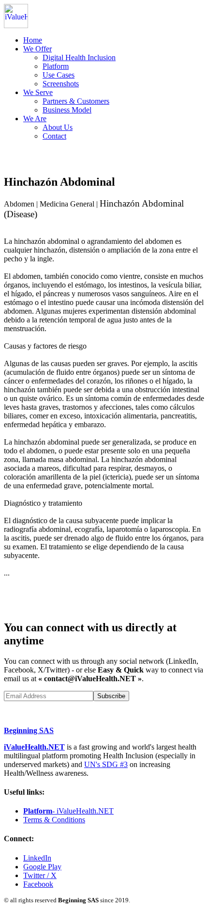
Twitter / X (40, 875)
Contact (54, 136)
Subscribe (111, 696)
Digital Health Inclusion (79, 57)
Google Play (42, 867)
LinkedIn (37, 858)
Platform (56, 66)
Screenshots (61, 84)
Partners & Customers (76, 101)
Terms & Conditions (54, 820)
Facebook (38, 884)
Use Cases (58, 75)
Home (32, 40)
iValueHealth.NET (34, 747)
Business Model (67, 110)
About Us (58, 127)
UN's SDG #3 (106, 764)
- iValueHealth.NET (68, 811)
